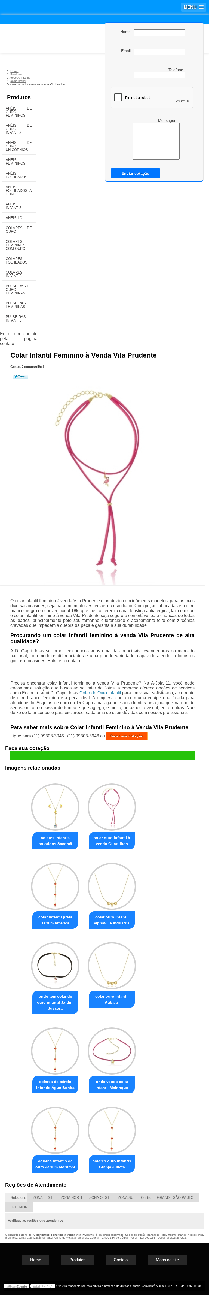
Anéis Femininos (16, 161)
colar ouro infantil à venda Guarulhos (112, 841)
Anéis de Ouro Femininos (19, 111)
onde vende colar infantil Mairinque (112, 1084)
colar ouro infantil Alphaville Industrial (112, 920)
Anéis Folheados (16, 175)
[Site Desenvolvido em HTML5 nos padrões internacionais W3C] (42, 1286)
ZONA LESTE (44, 1198)
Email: (127, 51)
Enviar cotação (135, 173)
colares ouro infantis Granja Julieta (112, 1164)
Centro (146, 1198)
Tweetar (20, 376)
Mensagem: (169, 120)
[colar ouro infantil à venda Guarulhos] (112, 805)
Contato (121, 1259)
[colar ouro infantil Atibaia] (112, 963)
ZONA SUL (126, 1198)
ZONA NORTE (72, 1198)
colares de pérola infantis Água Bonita (55, 1084)
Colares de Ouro (19, 230)
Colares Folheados (16, 260)
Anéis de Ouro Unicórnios (19, 146)
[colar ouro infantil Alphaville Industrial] (112, 884)
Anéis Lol (15, 218)
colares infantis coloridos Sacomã (55, 841)
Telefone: (176, 70)
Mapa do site (167, 1259)
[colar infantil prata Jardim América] (55, 884)
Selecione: (19, 1198)
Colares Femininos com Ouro (16, 245)
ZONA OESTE (100, 1198)
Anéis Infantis (14, 206)
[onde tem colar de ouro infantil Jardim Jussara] (55, 963)
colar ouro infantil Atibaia (111, 999)
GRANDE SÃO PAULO (175, 1198)
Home (35, 1259)
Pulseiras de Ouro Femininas (19, 289)
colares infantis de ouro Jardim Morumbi (55, 1164)
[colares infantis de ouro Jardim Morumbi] (55, 1128)
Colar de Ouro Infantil (100, 693)
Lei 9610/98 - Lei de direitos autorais (163, 1237)
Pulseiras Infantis (16, 318)
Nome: (127, 31)
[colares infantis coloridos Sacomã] (55, 805)
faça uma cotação (126, 736)
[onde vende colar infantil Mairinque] (112, 1048)
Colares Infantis (14, 274)
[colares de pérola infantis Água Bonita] (55, 1048)
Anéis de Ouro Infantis (19, 129)
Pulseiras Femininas (16, 305)
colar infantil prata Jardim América (55, 920)
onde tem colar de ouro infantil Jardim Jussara (55, 1002)
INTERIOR (19, 1207)
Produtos (19, 97)
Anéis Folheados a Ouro (19, 190)
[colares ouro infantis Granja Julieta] (112, 1128)
